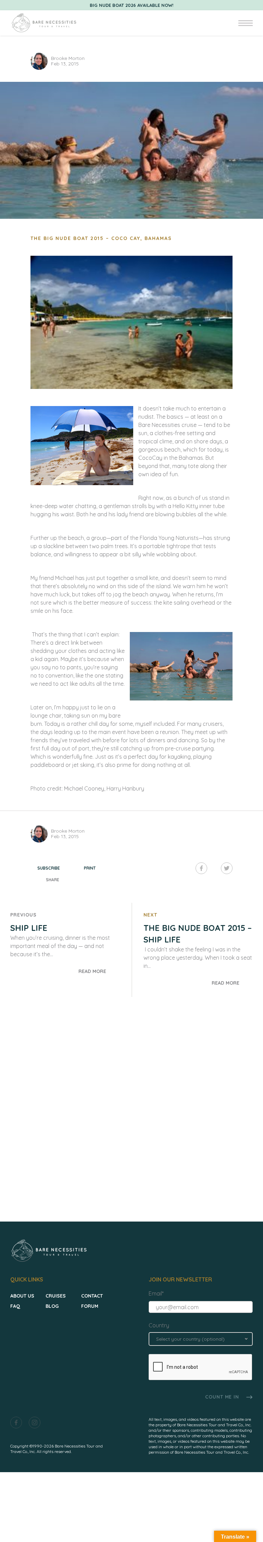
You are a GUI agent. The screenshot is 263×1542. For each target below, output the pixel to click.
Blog (52, 1306)
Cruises (56, 1296)
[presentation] (201, 1367)
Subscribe (48, 868)
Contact (92, 1296)
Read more (92, 971)
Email (156, 1293)
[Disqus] (131, 1116)
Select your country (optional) (190, 1339)
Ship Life (28, 928)
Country (159, 1325)
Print (90, 868)
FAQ (15, 1306)
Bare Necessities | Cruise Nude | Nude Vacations (43, 23)
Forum (89, 1306)
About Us (22, 1296)
